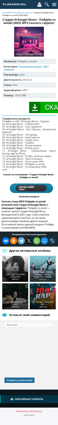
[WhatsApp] (36, 240)
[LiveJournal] (52, 240)
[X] (29, 240)
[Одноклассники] (13, 240)
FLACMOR (6, 12)
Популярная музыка (22, 12)
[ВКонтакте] (5, 240)
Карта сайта (29, 415)
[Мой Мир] (44, 240)
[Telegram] (21, 240)
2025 (22, 74)
